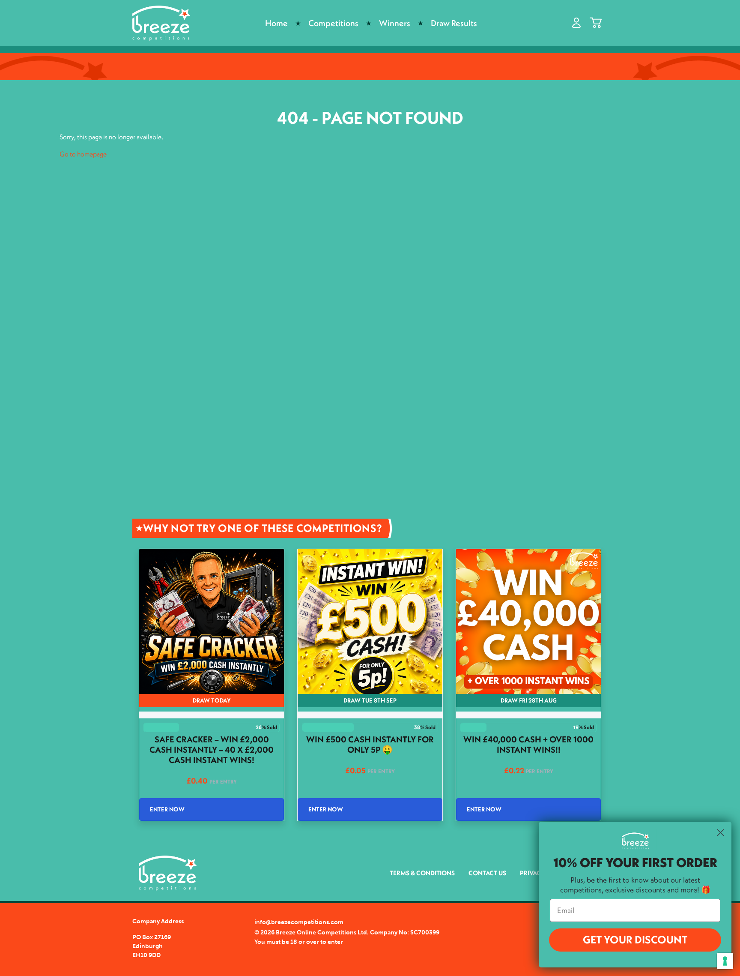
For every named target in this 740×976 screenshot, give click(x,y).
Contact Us (487, 873)
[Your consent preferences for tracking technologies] (725, 961)
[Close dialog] (720, 832)
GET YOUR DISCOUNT (635, 939)
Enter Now (167, 809)
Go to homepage (83, 154)
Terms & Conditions (422, 873)
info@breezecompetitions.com (298, 922)
